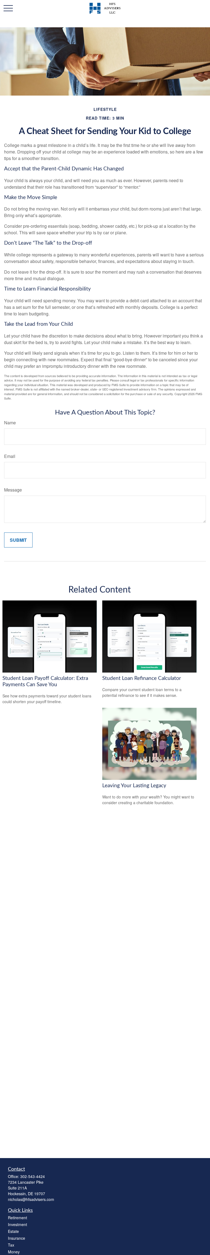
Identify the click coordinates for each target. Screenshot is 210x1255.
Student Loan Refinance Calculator (141, 678)
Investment (17, 1224)
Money (14, 1251)
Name (10, 422)
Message (13, 490)
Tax (11, 1245)
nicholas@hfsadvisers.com (31, 1199)
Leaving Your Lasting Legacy (134, 785)
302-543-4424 (32, 1176)
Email (9, 456)
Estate (13, 1231)
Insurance (16, 1238)
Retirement (17, 1217)
